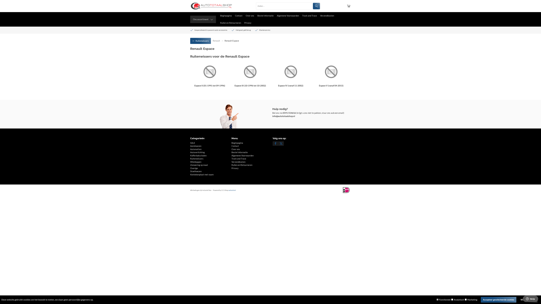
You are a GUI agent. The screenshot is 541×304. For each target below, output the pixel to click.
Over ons (250, 15)
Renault (216, 40)
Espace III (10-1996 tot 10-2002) (250, 85)
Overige (194, 168)
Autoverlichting (197, 152)
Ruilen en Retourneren (230, 23)
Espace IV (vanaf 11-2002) (290, 85)
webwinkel (232, 190)
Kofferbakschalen (198, 155)
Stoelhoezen (196, 171)
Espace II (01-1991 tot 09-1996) (209, 85)
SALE (192, 143)
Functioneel (445, 299)
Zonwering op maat (199, 165)
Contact (238, 15)
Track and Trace (309, 15)
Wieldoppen (195, 162)
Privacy (247, 23)
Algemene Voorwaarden (288, 15)
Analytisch (459, 299)
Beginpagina (226, 15)
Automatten (195, 149)
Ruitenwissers (196, 158)
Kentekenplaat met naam (202, 174)
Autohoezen (195, 146)
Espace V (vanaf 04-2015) (331, 85)
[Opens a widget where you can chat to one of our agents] (530, 299)
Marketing (472, 299)
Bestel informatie (265, 15)
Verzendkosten (327, 15)
